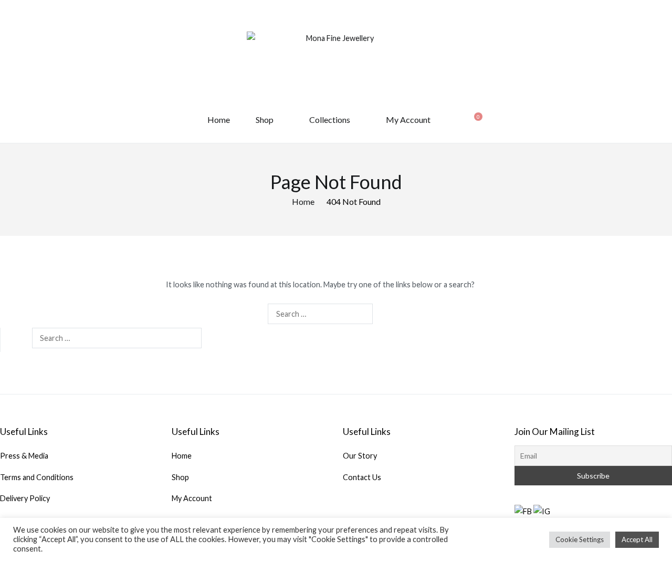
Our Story (360, 455)
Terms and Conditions (37, 477)
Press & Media (24, 455)
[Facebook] (523, 510)
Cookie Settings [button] (579, 539)
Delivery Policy (25, 498)
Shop (265, 119)
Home (218, 119)
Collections (329, 119)
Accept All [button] (637, 539)
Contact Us (362, 477)
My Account (408, 119)
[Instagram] (541, 510)
